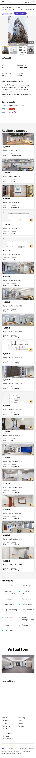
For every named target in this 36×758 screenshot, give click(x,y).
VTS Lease (5, 720)
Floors (3, 65)
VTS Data (4, 729)
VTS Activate (6, 726)
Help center (5, 736)
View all (30, 42)
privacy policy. (16, 753)
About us (21, 726)
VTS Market (5, 723)
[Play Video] (18, 664)
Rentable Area (21, 65)
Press (20, 720)
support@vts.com (7, 739)
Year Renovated (7, 73)
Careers (20, 723)
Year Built (20, 73)
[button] (18, 35)
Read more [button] (5, 96)
